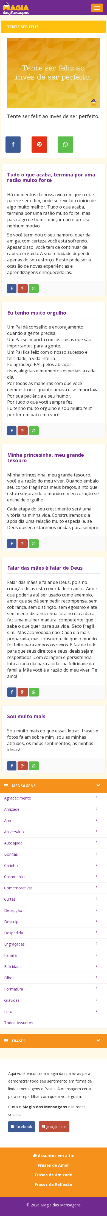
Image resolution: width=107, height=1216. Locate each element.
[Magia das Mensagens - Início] (53, 8)
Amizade (11, 809)
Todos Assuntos (18, 1022)
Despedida (13, 932)
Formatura (13, 989)
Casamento (14, 876)
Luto (8, 1011)
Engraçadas (14, 944)
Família (10, 955)
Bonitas (11, 854)
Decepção (13, 910)
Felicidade (13, 966)
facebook (23, 1126)
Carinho (11, 865)
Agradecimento (17, 798)
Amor (9, 820)
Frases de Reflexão (53, 1184)
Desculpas (13, 921)
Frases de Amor (53, 1165)
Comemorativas (18, 887)
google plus (56, 1126)
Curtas (10, 899)
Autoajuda (13, 843)
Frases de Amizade (53, 1174)
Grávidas (11, 1000)
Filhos (9, 977)
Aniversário (14, 831)
